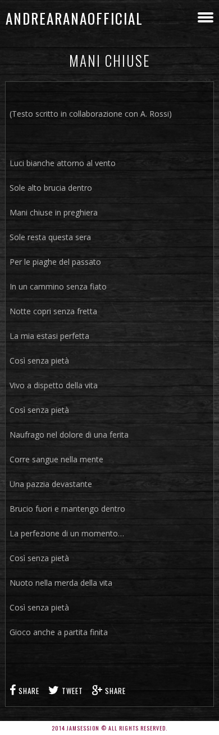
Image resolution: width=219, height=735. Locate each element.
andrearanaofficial (74, 18)
